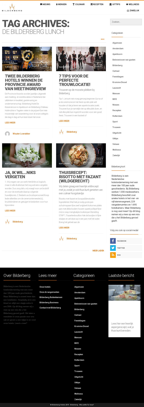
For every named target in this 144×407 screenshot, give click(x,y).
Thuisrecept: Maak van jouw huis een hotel (125, 312)
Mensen (116, 93)
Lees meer (10, 123)
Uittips (115, 138)
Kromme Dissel (119, 82)
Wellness (116, 150)
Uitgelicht (35, 66)
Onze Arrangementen (49, 292)
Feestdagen (117, 77)
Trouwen (98, 62)
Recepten (88, 163)
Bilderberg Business (49, 302)
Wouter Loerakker (21, 133)
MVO (114, 99)
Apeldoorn (117, 54)
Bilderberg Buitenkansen (51, 297)
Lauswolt (116, 88)
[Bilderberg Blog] (12, 7)
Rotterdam (117, 116)
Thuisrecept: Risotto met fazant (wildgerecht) (80, 176)
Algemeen (90, 159)
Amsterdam (117, 48)
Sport (115, 122)
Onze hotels (45, 287)
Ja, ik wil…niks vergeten (20, 174)
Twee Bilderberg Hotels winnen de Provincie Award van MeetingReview (25, 82)
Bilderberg (36, 62)
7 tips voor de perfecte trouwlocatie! (74, 80)
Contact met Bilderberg (50, 308)
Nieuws (45, 62)
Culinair (99, 159)
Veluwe (115, 144)
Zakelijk (44, 66)
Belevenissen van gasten (123, 60)
